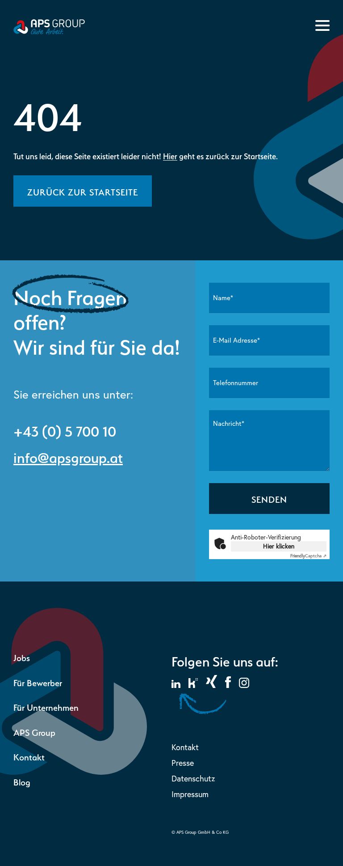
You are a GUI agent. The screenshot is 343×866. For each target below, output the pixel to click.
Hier (170, 156)
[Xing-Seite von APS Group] (211, 685)
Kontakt (29, 756)
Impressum (190, 794)
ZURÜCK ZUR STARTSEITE (82, 191)
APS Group (34, 731)
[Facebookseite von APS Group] (228, 685)
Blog (21, 781)
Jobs (21, 656)
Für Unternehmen (46, 706)
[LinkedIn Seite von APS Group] (176, 685)
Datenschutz (193, 778)
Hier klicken (278, 546)
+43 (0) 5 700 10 (64, 429)
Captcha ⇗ (308, 556)
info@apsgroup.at (68, 456)
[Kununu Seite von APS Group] (193, 685)
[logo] (49, 32)
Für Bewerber (37, 682)
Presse (183, 763)
